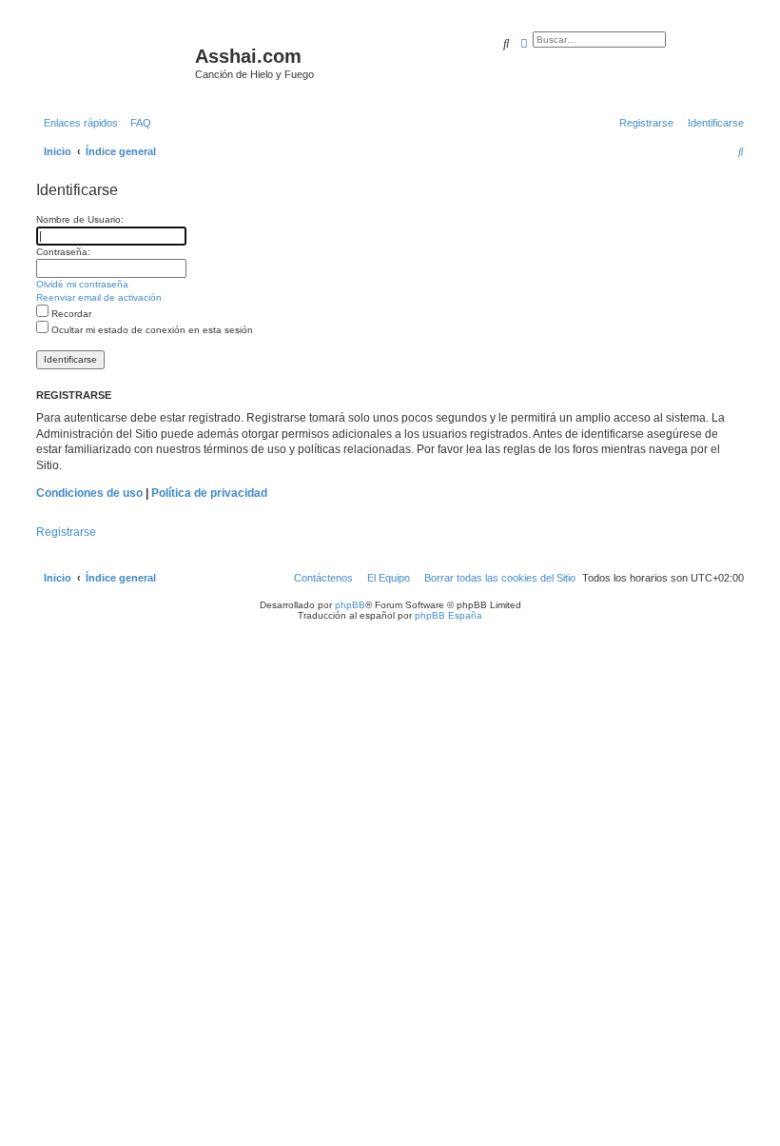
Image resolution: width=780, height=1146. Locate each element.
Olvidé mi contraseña (82, 284)
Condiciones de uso (89, 493)
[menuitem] (137, 122)
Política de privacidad (209, 493)
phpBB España (448, 615)
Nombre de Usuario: (80, 219)
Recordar (70, 313)
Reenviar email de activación (99, 297)
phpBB (350, 605)
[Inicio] (113, 61)
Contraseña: (63, 252)
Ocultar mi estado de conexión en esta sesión (151, 330)
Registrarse (66, 532)
